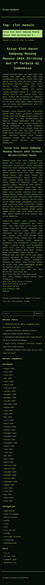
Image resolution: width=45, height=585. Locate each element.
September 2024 (10, 443)
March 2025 (8, 423)
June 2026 (8, 375)
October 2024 (9, 440)
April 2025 (8, 420)
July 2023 (8, 488)
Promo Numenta (11, 10)
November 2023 (10, 475)
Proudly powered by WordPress (15, 578)
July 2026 (8, 372)
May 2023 (8, 494)
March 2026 (8, 385)
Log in (7, 553)
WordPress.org (10, 563)
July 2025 (8, 411)
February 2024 (10, 465)
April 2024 (8, 459)
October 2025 (9, 401)
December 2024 (10, 433)
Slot (6, 527)
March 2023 (8, 498)
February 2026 (10, 388)
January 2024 (9, 469)
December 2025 (10, 394)
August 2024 (9, 446)
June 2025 (8, 414)
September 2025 (10, 404)
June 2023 (8, 491)
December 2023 (10, 472)
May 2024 (8, 456)
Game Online (9, 511)
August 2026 (9, 369)
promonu (31, 40)
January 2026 (9, 391)
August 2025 (9, 407)
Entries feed (9, 556)
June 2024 (8, 452)
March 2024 (8, 462)
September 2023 (10, 482)
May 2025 (8, 417)
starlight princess (12, 537)
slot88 (26, 301)
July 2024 (8, 449)
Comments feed (10, 559)
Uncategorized (18, 298)
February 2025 (10, 427)
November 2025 (10, 398)
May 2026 (8, 378)
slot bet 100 (9, 530)
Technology (8, 540)
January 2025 (9, 430)
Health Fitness (10, 517)
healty (7, 520)
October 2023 (9, 478)
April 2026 (8, 381)
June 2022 (8, 501)
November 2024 (10, 436)
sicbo (6, 524)
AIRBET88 (24, 89)
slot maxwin (17, 301)
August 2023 (9, 485)
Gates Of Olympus (11, 514)
